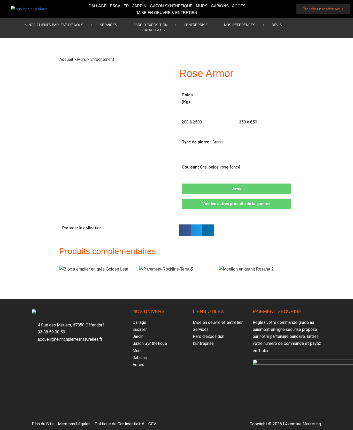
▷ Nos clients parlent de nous (54, 25)
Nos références (239, 25)
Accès (238, 6)
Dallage (97, 6)
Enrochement (102, 59)
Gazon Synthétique (171, 6)
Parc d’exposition (150, 25)
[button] (286, 9)
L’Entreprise (196, 25)
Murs (202, 6)
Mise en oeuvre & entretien (167, 12)
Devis (277, 25)
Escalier (119, 6)
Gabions (220, 6)
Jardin (139, 6)
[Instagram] (332, 26)
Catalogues (153, 30)
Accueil (66, 59)
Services (108, 25)
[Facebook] (317, 26)
